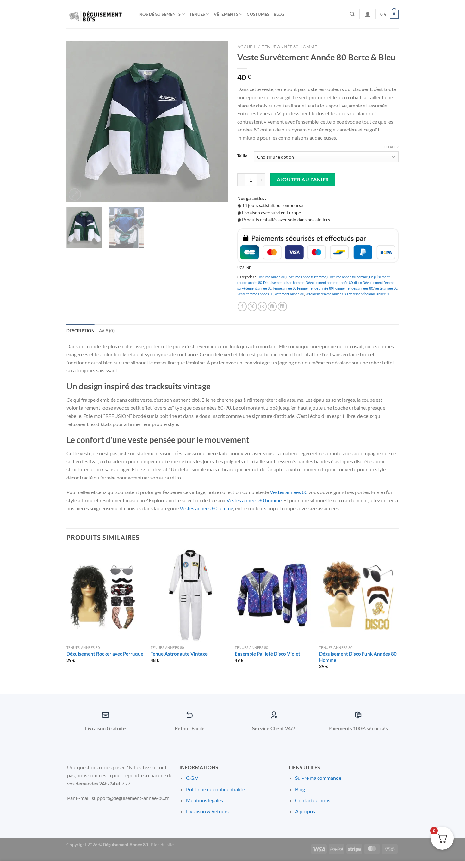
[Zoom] (75, 194)
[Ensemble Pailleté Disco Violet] (274, 596)
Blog (279, 14)
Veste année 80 (385, 288)
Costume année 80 (271, 277)
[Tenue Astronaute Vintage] (190, 596)
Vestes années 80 (288, 492)
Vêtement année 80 (289, 294)
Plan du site (162, 844)
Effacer (391, 147)
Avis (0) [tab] (107, 330)
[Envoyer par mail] (262, 306)
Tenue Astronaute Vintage (179, 653)
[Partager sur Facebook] (242, 306)
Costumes (258, 14)
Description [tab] (80, 330)
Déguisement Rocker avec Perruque (104, 653)
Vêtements (226, 14)
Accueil (246, 46)
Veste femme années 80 (255, 294)
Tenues (197, 14)
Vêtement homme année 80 (369, 294)
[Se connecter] (367, 14)
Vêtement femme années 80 (326, 294)
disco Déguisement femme (374, 282)
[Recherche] (352, 14)
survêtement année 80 (254, 288)
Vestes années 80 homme (254, 500)
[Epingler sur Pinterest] (272, 306)
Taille (242, 156)
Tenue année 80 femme (290, 288)
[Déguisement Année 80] (98, 14)
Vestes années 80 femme (206, 508)
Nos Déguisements (160, 14)
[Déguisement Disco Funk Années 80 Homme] (358, 596)
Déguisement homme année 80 (329, 282)
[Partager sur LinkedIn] (282, 306)
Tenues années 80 (359, 288)
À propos (305, 811)
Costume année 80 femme (306, 277)
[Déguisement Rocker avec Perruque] (105, 596)
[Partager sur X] (252, 306)
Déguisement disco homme (283, 282)
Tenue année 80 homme (289, 46)
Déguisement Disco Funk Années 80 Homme (358, 657)
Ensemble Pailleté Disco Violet (267, 653)
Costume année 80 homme (347, 277)
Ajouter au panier (303, 179)
